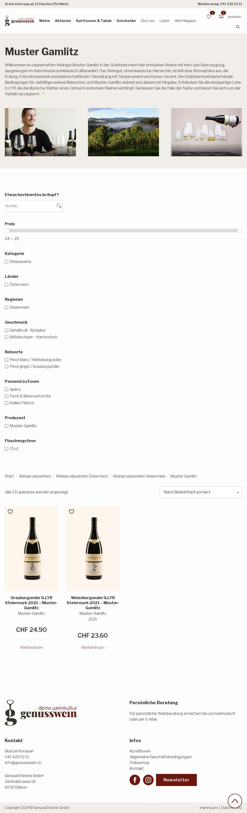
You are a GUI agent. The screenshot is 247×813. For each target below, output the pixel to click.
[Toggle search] (238, 27)
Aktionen (63, 21)
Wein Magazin (185, 21)
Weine (44, 21)
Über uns (148, 21)
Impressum (209, 808)
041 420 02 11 (231, 4)
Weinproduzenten (35, 476)
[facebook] (135, 780)
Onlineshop (139, 762)
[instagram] (148, 780)
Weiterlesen (31, 647)
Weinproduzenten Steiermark (139, 476)
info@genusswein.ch (23, 762)
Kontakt (137, 768)
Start (9, 476)
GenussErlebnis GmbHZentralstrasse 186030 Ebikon (24, 781)
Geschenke (126, 21)
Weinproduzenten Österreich (82, 476)
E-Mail (151, 719)
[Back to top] (235, 801)
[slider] (7, 230)
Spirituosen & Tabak (94, 21)
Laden (165, 21)
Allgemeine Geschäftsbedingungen (161, 757)
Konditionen (140, 751)
